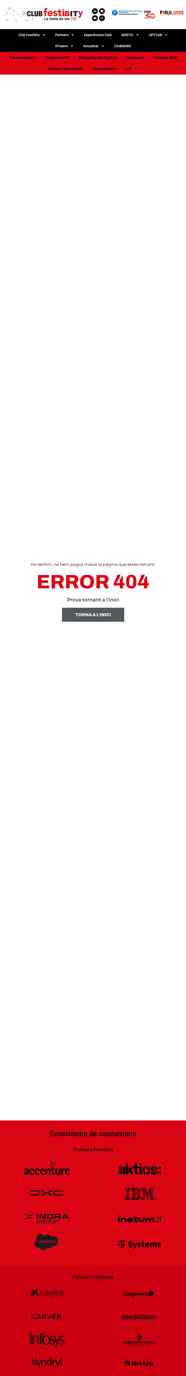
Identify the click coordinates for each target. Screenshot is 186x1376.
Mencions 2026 (165, 58)
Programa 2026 (57, 58)
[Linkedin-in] (95, 11)
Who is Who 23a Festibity (98, 58)
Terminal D (135, 58)
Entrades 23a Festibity (65, 69)
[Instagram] (102, 18)
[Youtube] (95, 18)
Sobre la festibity (22, 58)
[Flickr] (102, 11)
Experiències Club (98, 35)
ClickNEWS (122, 46)
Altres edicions (104, 69)
